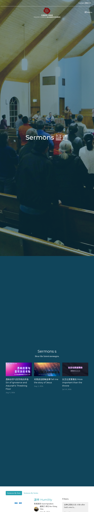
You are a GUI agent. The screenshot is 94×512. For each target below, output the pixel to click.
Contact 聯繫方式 (84, 3)
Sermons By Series (31, 493)
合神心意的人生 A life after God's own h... (74, 506)
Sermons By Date (14, 493)
